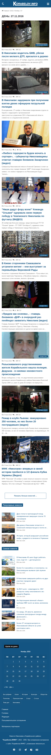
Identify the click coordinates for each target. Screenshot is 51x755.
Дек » (11, 687)
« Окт (6, 687)
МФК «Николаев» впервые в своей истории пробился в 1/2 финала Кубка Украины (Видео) (24, 472)
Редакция (5, 717)
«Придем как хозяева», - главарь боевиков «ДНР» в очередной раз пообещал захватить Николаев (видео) (25, 317)
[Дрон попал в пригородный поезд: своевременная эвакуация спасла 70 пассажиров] (8, 517)
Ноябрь (17, 11)
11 (31, 666)
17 (25, 671)
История (25, 694)
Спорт (28, 698)
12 (38, 666)
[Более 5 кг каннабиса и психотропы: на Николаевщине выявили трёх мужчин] (8, 571)
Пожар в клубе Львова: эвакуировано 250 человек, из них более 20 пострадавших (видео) (24, 421)
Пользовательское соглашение (14, 720)
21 (7, 676)
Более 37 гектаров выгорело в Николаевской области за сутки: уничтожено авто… (29, 625)
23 (19, 676)
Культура (34, 694)
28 (7, 681)
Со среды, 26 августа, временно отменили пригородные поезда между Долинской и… (31, 614)
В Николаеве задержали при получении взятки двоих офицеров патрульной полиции (25, 103)
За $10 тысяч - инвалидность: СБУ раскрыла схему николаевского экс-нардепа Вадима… (30, 591)
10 (25, 666)
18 (31, 671)
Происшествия (18, 698)
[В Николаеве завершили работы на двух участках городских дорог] (8, 581)
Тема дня (6, 702)
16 (19, 671)
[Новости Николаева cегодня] (25, 4)
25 (31, 676)
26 (38, 676)
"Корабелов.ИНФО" (9, 740)
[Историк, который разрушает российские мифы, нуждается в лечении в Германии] (8, 539)
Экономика (16, 702)
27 (44, 676)
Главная (6, 11)
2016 (11, 11)
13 (44, 666)
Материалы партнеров (10, 726)
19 (38, 671)
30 (19, 681)
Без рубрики (7, 694)
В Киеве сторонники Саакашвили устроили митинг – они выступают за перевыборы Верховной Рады (24, 266)
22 (13, 676)
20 (44, 671)
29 (13, 681)
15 (13, 671)
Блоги (17, 694)
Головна (5, 713)
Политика (6, 698)
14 (7, 671)
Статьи (36, 698)
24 (25, 676)
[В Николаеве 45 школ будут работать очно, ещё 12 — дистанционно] (8, 560)
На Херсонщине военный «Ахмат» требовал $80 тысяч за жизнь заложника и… (32, 602)
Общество (43, 694)
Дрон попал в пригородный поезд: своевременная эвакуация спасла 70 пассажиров (31, 516)
